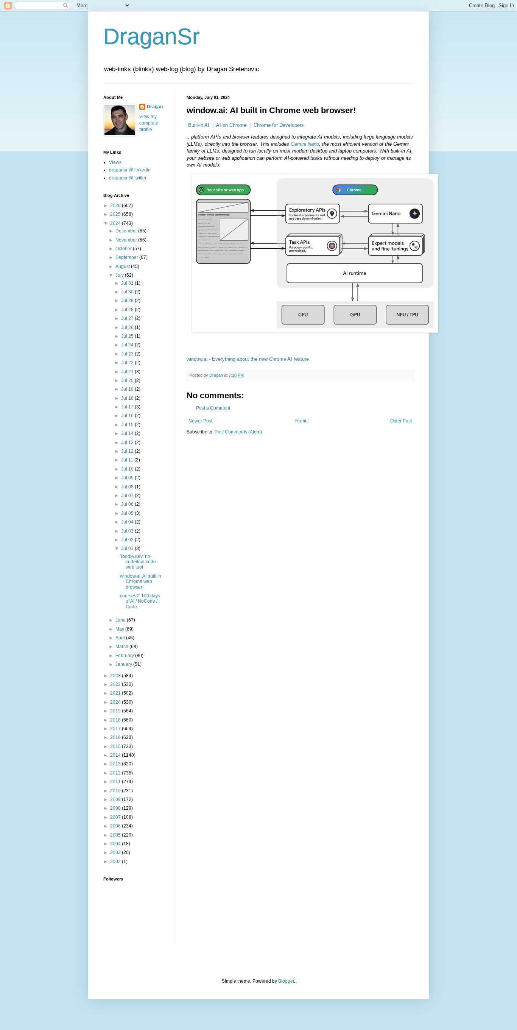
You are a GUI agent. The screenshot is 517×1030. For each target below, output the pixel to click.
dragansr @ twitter (127, 178)
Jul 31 (128, 283)
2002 (116, 861)
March (122, 646)
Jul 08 (128, 486)
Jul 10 (128, 469)
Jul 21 (128, 371)
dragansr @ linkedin (130, 170)
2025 (116, 214)
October (124, 248)
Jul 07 (128, 495)
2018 (116, 720)
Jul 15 (128, 424)
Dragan (155, 106)
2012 (116, 773)
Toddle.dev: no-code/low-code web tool (138, 562)
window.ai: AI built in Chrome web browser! (140, 581)
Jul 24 (128, 344)
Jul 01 (128, 548)
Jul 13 (128, 442)
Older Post (401, 421)
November (126, 240)
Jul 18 (128, 398)
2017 (116, 728)
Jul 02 (128, 539)
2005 (116, 835)
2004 (116, 843)
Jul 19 (128, 389)
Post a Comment (213, 408)
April (120, 637)
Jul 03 (128, 531)
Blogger (286, 981)
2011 (116, 781)
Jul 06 (128, 504)
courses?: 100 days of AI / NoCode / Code (140, 601)
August (123, 266)
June (121, 620)
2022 (116, 684)
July (120, 275)
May (120, 629)
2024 (116, 223)
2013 (116, 764)
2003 (116, 852)
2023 (116, 675)
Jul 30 (128, 292)
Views (115, 162)
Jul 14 (128, 433)
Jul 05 (128, 513)
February (125, 655)
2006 (116, 826)
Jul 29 (128, 300)
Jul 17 (128, 407)
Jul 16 (128, 415)
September (127, 257)
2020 (116, 702)
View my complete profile (148, 123)
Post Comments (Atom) (238, 432)
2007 (116, 817)
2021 (116, 693)
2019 (116, 711)
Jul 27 (128, 318)
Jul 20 (128, 380)
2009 (116, 799)
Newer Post (200, 421)
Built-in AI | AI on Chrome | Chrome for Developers (246, 125)
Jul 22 (128, 362)
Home (301, 421)
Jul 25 (128, 336)
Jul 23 (128, 354)
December (126, 231)
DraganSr (151, 36)
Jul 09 (128, 477)
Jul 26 (128, 327)
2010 (116, 790)
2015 (116, 746)
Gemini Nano (305, 144)
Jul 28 (128, 309)
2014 (116, 755)
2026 (116, 205)
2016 (116, 737)
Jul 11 (127, 460)
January (124, 664)
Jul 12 (128, 451)
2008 (116, 808)
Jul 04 (128, 522)
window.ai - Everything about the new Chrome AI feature (248, 359)
